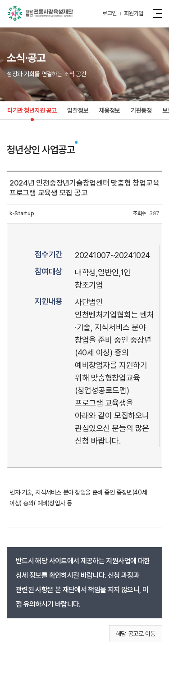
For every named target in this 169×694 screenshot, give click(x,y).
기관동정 (141, 110)
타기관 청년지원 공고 (31, 110)
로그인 (109, 13)
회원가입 (133, 13)
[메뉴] (159, 13)
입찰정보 (77, 110)
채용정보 (109, 110)
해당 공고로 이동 (135, 633)
